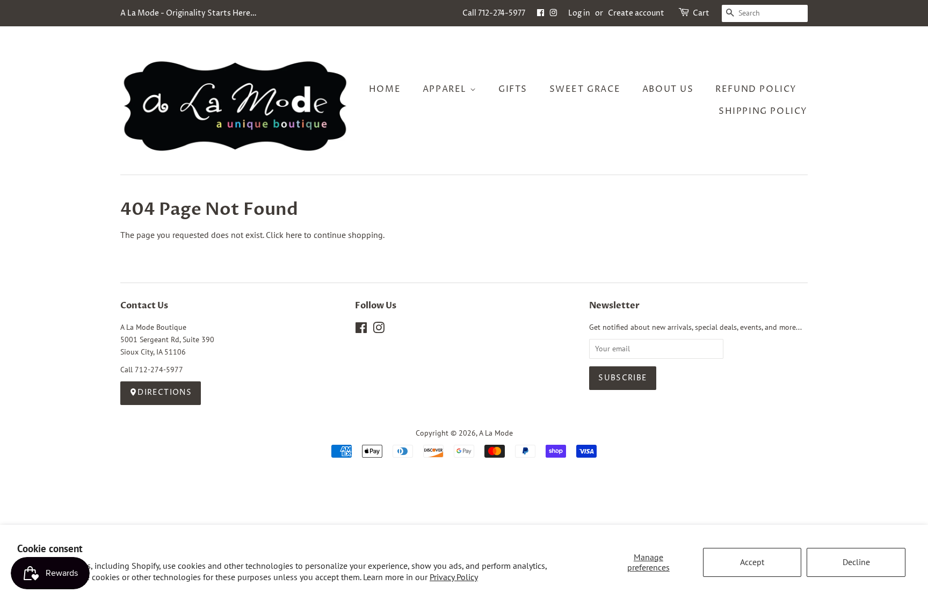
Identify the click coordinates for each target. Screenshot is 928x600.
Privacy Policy (454, 577)
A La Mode (496, 433)
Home (385, 89)
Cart (701, 13)
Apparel (446, 89)
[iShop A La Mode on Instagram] (553, 13)
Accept (752, 561)
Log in (579, 13)
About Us (668, 89)
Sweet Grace (585, 89)
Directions (164, 392)
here (294, 234)
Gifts (512, 89)
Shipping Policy (763, 111)
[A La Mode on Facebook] (361, 330)
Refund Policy (756, 89)
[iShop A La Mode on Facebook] (540, 13)
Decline (856, 561)
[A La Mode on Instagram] (379, 330)
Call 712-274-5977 (493, 13)
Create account (636, 13)
